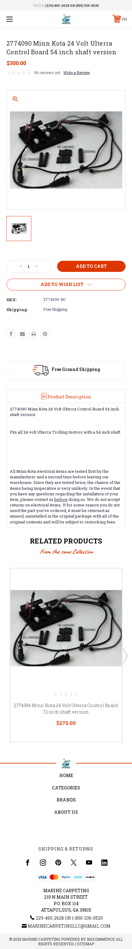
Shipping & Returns (65, 849)
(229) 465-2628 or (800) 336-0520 (72, 6)
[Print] (33, 334)
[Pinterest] (45, 334)
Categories (66, 788)
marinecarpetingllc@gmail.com (69, 926)
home (66, 775)
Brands (66, 800)
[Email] (22, 334)
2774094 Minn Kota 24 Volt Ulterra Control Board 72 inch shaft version (66, 708)
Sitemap (85, 943)
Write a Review (76, 72)
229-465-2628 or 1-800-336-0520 (69, 918)
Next (125, 655)
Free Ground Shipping (76, 369)
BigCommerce (101, 939)
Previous (7, 655)
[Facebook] (11, 334)
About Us (66, 812)
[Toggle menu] (18, 18)
